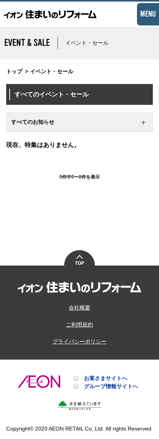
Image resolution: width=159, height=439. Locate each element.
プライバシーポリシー (79, 341)
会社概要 (79, 307)
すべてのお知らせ (32, 122)
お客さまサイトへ (105, 378)
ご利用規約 (79, 324)
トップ (14, 71)
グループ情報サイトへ (111, 386)
